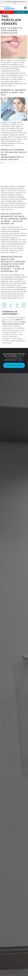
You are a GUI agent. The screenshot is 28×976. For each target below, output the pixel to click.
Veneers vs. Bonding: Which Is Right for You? (14, 92)
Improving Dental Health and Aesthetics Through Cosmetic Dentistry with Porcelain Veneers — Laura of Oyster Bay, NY (13, 264)
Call (10, 307)
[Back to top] (6, 932)
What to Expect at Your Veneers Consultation (11, 30)
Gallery (4, 307)
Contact (23, 307)
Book (17, 307)
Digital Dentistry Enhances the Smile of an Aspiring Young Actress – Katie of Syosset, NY (14, 218)
